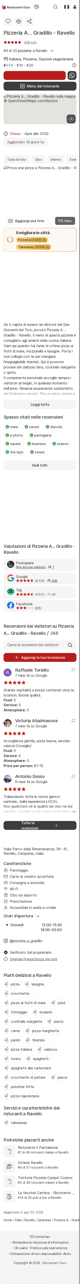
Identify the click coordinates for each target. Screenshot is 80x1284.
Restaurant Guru (54, 1263)
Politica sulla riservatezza (48, 1248)
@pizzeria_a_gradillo (26, 941)
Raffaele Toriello (32, 670)
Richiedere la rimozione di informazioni (40, 1242)
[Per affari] (36, 7)
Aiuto (67, 1254)
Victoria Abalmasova (36, 720)
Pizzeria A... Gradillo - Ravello (39, 33)
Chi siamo (21, 1248)
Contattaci (42, 1236)
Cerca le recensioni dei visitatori (32, 645)
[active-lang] (66, 6)
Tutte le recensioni (29, 825)
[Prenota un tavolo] (35, 75)
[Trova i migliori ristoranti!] (16, 7)
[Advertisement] (40, 286)
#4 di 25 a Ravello (25, 50)
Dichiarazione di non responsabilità (35, 1254)
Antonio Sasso (30, 776)
